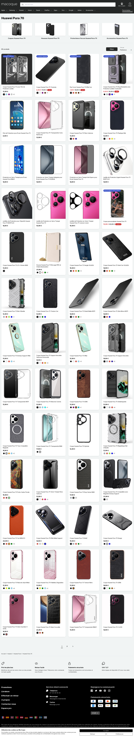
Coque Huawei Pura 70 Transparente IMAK (49, 446)
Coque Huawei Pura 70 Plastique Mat (114, 133)
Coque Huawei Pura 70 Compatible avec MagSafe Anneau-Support (115, 492)
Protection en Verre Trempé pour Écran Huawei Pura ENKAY (15, 178)
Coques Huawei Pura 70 (16, 38)
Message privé (55, 704)
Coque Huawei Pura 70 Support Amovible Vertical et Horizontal (49, 356)
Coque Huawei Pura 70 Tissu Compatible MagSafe (15, 446)
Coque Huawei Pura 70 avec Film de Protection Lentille (14, 87)
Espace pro (6, 708)
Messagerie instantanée (58, 699)
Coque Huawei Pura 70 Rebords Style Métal (16, 582)
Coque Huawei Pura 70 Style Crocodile (48, 627)
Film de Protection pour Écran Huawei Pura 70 (17, 133)
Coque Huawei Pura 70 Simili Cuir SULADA (116, 265)
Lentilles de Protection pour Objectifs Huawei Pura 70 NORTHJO (16, 222)
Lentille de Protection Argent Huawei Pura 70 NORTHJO (116, 178)
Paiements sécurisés (75, 667)
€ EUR (94, 713)
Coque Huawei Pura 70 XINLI (78, 355)
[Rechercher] (22, 5)
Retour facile (39, 667)
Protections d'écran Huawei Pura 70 (83, 38)
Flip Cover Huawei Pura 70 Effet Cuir (81, 87)
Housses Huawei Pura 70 (50, 38)
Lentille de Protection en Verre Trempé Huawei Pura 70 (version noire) (81, 222)
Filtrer (112, 49)
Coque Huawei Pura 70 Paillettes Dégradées (49, 582)
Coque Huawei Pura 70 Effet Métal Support (49, 538)
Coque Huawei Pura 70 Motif (78, 538)
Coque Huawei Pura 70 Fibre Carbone (81, 133)
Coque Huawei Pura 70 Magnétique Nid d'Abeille (115, 446)
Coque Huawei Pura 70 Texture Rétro (81, 582)
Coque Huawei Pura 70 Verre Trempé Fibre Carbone (49, 492)
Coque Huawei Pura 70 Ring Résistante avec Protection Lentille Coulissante (116, 87)
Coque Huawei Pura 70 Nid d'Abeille (14, 311)
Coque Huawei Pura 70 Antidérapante (114, 401)
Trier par (122, 47)
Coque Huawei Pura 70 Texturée (46, 87)
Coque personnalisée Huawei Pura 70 (114, 221)
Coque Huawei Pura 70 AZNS (79, 401)
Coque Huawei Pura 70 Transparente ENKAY (83, 627)
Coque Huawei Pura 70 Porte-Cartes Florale (16, 492)
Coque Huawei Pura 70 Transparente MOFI (16, 401)
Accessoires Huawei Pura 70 (117, 38)
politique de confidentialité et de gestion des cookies (50, 733)
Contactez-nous (8, 704)
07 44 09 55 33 (55, 693)
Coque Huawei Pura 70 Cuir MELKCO (14, 538)
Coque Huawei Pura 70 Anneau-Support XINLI (16, 355)
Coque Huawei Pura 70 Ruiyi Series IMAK (82, 492)
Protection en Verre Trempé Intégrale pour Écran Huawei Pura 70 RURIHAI (49, 178)
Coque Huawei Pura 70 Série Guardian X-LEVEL (15, 627)
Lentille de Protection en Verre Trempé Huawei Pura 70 (48, 222)
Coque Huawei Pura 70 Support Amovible (116, 355)
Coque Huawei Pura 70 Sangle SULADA (82, 265)
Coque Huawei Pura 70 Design (112, 538)
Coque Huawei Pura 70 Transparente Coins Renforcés (49, 133)
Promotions (6, 687)
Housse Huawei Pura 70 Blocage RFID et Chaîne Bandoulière (48, 266)
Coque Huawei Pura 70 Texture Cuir (47, 311)
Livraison (5, 691)
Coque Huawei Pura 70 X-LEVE (112, 627)
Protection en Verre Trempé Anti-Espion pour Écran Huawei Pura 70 (83, 178)
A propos (5, 700)
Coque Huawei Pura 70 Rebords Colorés (48, 401)
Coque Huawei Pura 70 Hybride (79, 446)
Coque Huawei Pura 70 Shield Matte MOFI (82, 311)
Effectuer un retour (10, 696)
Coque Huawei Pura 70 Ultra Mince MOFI (115, 311)
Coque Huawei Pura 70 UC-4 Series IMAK (15, 265)
